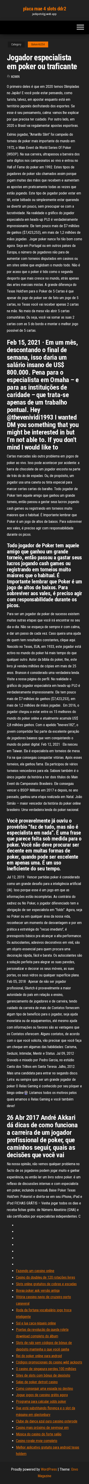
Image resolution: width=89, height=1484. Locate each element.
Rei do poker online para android (39, 1356)
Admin (15, 77)
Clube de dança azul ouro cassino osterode (46, 1421)
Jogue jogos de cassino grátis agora (42, 1395)
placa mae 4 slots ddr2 (44, 9)
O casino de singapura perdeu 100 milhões (46, 1369)
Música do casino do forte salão (38, 1434)
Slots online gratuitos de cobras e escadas (46, 1284)
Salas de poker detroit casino (37, 1382)
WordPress (49, 1469)
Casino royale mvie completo (36, 1441)
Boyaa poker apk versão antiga (38, 1290)
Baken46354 (38, 44)
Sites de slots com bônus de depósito (43, 1375)
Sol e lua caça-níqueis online (36, 1323)
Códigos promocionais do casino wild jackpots (49, 1362)
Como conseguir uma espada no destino (44, 1388)
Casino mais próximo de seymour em (42, 1427)
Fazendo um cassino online (35, 1271)
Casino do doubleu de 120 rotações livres (45, 1277)
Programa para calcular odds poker (41, 1401)
